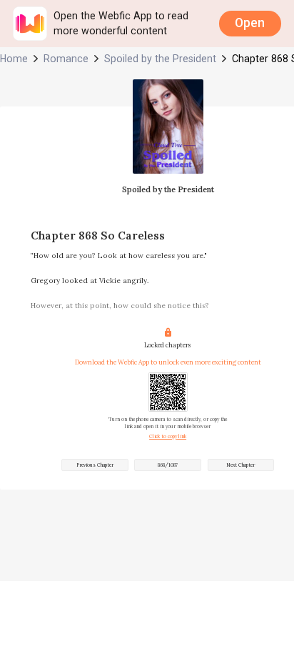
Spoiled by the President (160, 59)
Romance (66, 59)
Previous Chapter (94, 465)
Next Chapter (240, 465)
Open (250, 23)
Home (14, 59)
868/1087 (168, 465)
